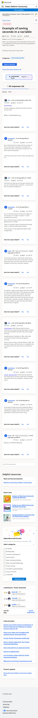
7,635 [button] (12, 100)
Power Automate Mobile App (14, 563)
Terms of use (6, 704)
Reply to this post (9, 64)
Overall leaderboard (31, 611)
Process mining (10, 566)
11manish (15, 598)
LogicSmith (11, 283)
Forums (18, 14)
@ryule (6, 375)
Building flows (10, 551)
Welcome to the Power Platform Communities (18, 482)
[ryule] (5, 251)
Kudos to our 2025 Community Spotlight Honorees (23, 505)
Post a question (19, 10)
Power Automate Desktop (17, 58)
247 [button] (20, 592)
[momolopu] (5, 138)
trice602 (14, 604)
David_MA (15, 592)
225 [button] (17, 283)
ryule (9, 251)
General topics (10, 557)
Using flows (9, 574)
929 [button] (13, 251)
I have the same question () (11, 69)
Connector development (13, 554)
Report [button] (27, 36)
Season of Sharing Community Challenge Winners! (23, 496)
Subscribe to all (19, 579)
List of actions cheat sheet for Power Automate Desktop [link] (16, 656)
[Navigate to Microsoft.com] (6, 2)
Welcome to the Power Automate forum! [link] (18, 661)
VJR (9, 100)
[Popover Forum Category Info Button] (30, 541)
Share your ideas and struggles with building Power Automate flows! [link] (16, 633)
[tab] (15, 87)
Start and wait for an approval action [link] (17, 648)
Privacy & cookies (7, 701)
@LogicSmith (13, 375)
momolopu (19, 39)
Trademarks (6, 707)
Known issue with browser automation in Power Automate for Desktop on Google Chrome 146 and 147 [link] (18, 627)
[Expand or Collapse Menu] (2, 6)
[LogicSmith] (5, 283)
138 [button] (19, 604)
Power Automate (25, 14)
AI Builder (9, 548)
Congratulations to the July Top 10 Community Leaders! (23, 515)
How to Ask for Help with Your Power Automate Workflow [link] (16, 643)
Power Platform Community (16, 6)
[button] (36, 6)
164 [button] (20, 598)
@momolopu (8, 105)
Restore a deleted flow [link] (11, 652)
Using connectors (11, 572)
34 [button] (23, 39)
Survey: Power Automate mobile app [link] (16, 638)
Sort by (4, 92)
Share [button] (20, 36)
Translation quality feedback (14, 569)
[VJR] (5, 100)
